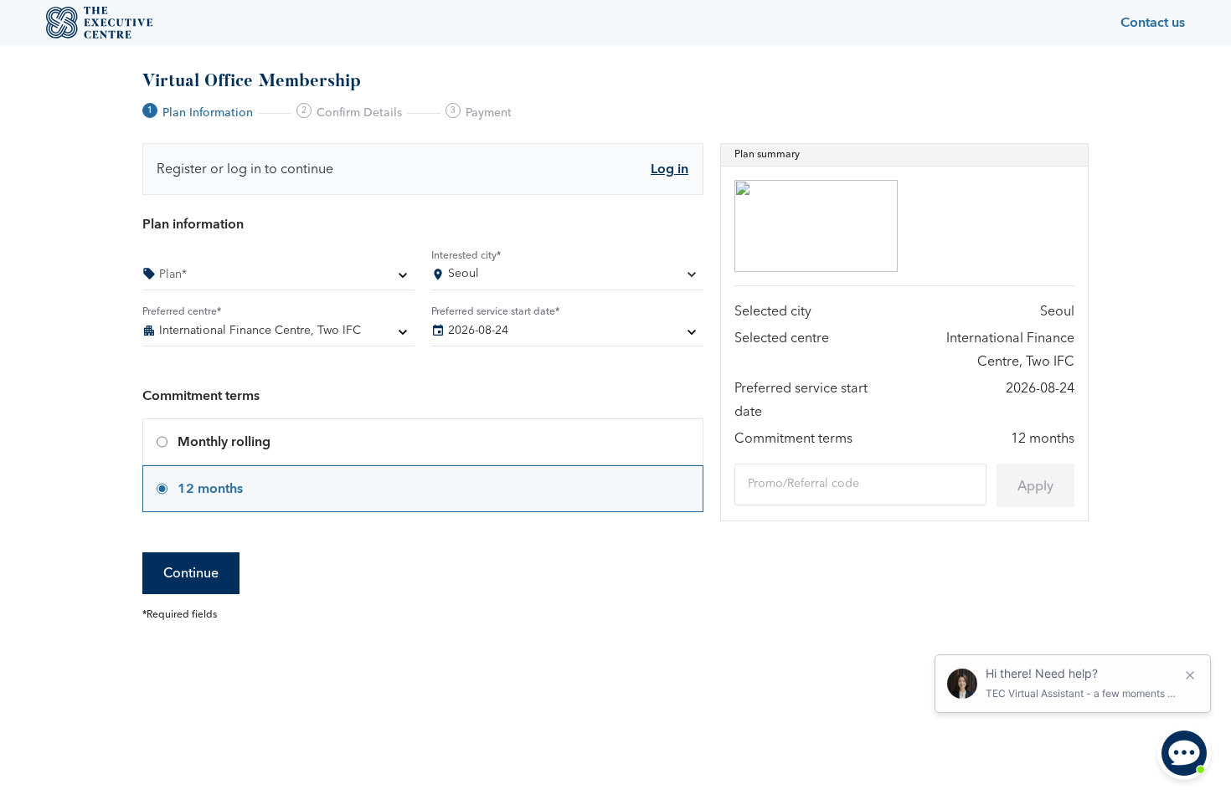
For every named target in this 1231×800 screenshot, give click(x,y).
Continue (191, 573)
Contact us (1152, 22)
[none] (278, 277)
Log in (669, 169)
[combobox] (567, 277)
